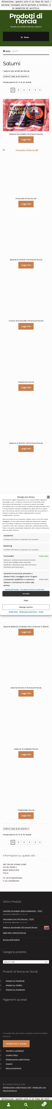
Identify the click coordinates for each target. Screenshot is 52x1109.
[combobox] (26, 962)
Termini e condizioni (15, 1051)
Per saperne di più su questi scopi (32, 589)
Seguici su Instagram (15, 989)
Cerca (26, 1104)
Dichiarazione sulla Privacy (28, 612)
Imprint (41, 612)
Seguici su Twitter (14, 985)
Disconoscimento (13, 1068)
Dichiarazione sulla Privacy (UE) (17, 1087)
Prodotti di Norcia (25, 18)
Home (7, 51)
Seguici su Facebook (15, 981)
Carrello (40, 1102)
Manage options (26, 607)
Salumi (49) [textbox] (25, 962)
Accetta (26, 594)
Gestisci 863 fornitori (12, 589)
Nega (26, 600)
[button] (48, 497)
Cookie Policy (13, 612)
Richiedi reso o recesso (16, 1043)
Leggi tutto (26, 139)
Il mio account (8, 1104)
